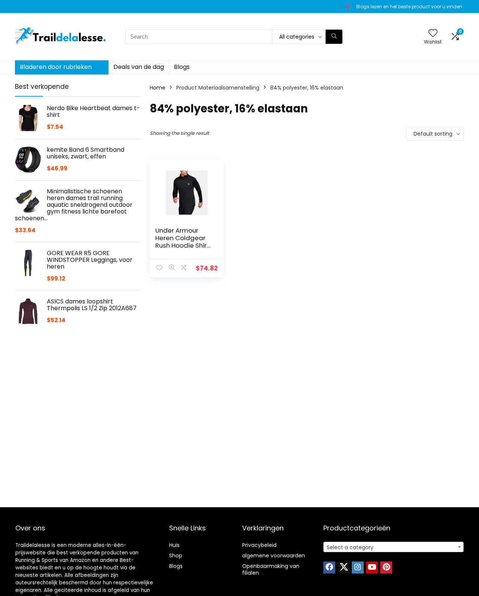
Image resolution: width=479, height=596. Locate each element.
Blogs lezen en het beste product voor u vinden (409, 6)
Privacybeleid (259, 545)
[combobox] (393, 547)
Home (157, 87)
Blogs (182, 67)
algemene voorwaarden (273, 555)
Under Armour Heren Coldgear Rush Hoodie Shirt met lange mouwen (182, 245)
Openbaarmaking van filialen (270, 569)
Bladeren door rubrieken (56, 67)
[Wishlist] (432, 33)
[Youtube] (372, 568)
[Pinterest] (386, 568)
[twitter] (344, 568)
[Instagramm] (358, 568)
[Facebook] (329, 568)
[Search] (334, 37)
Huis (174, 545)
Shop (175, 555)
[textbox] (393, 547)
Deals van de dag (138, 67)
